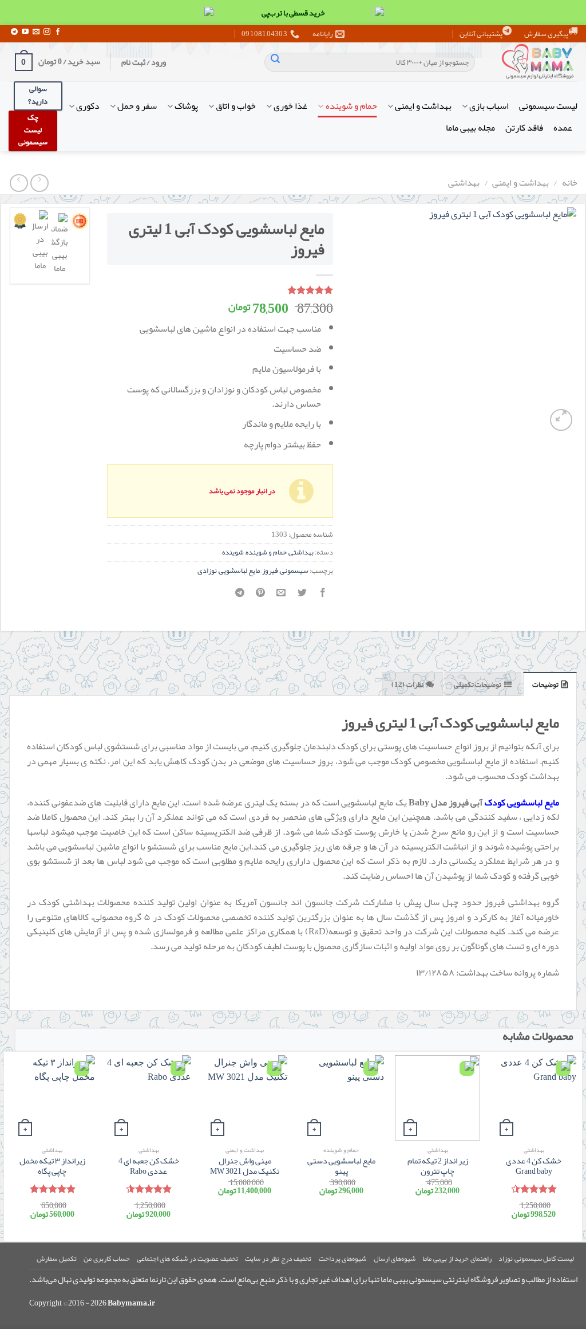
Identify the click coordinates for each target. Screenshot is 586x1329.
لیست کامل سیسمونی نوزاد (536, 1258)
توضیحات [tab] (545, 684)
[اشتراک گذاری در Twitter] (301, 596)
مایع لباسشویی (239, 570)
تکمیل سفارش (57, 1258)
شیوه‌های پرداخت (343, 1258)
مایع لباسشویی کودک (522, 802)
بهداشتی (464, 183)
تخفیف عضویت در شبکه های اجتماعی (187, 1258)
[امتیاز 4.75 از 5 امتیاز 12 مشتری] (220, 289)
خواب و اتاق (236, 106)
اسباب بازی (489, 106)
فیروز (270, 570)
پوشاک (186, 106)
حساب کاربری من (106, 1258)
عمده (562, 128)
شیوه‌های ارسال (395, 1258)
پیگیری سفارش (546, 33)
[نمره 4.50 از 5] (148, 1188)
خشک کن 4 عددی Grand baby (533, 1166)
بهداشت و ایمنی (423, 106)
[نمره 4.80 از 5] (52, 1188)
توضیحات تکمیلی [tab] (477, 684)
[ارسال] (275, 62)
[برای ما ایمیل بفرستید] (36, 32)
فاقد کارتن (524, 128)
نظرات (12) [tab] (407, 684)
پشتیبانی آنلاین (481, 33)
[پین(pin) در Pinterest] (260, 596)
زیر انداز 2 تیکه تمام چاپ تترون (437, 1166)
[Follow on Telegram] (14, 32)
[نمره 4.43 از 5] (533, 1188)
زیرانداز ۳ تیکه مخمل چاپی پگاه (52, 1166)
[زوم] (561, 420)
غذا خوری (290, 106)
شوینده (233, 552)
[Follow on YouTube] (25, 32)
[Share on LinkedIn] (240, 596)
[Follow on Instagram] (46, 32)
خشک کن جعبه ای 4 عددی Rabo (148, 1166)
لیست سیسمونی (548, 106)
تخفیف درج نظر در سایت (278, 1258)
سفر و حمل (137, 106)
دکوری (88, 106)
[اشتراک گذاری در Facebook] (322, 596)
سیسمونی (294, 570)
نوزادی (207, 570)
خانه (569, 183)
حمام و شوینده (351, 106)
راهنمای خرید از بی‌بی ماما (456, 1258)
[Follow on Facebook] (57, 32)
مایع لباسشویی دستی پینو (341, 1166)
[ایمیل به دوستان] (281, 596)
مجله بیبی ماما (470, 128)
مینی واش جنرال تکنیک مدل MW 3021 (244, 1166)
